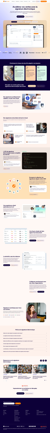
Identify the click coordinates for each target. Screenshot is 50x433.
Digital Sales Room (16, 411)
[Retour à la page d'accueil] (6, 1)
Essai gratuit (38, 1)
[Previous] (4, 381)
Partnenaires (4, 412)
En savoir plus (6, 106)
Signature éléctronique (16, 412)
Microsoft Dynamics (28, 413)
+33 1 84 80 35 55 (24, 428)
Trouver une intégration (33, 194)
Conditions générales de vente (40, 411)
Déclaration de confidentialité (31, 428)
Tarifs (29, 1)
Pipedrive (27, 414)
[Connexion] (35, 1)
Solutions (21, 1)
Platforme (13, 1)
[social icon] (29, 426)
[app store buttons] (18, 426)
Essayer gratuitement (29, 16)
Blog (3, 414)
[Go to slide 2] (45, 380)
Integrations (17, 1)
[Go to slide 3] (46, 380)
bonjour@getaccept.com (19, 428)
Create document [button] (24, 151)
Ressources (25, 1)
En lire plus (5, 217)
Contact (4, 411)
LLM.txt (36, 428)
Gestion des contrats (16, 414)
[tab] (14, 22)
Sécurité (38, 410)
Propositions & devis (16, 413)
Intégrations (27, 410)
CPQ (14, 415)
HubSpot (27, 412)
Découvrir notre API (7, 168)
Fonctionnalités (16, 410)
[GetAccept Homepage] (6, 426)
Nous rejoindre (4, 413)
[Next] (6, 381)
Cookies (27, 428)
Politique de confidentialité (40, 412)
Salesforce (27, 411)
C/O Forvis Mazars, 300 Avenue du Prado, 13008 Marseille (9, 428)
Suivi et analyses (16, 416)
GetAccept (4, 410)
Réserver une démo (43, 1)
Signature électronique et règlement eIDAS (41, 414)
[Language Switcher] (33, 1)
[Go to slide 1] (44, 380)
